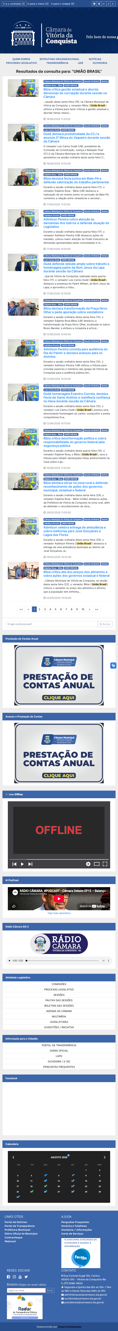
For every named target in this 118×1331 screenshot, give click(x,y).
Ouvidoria (100, 62)
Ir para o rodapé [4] (62, 3)
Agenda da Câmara (59, 1011)
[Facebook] (9, 1276)
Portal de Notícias (16, 1222)
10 (83, 609)
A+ (103, 3)
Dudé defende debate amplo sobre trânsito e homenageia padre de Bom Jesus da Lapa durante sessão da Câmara (76, 267)
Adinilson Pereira (51, 215)
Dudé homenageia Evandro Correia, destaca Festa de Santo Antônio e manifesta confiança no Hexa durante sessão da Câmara (76, 397)
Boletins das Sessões (59, 1005)
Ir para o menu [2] (38, 3)
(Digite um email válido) (32, 1284)
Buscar (106, 624)
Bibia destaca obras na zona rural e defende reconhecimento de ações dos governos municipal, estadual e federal (75, 486)
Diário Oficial (59, 1050)
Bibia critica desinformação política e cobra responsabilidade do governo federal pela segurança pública (74, 442)
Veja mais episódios (59, 913)
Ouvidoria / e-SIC (59, 1061)
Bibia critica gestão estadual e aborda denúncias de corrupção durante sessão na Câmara (75, 93)
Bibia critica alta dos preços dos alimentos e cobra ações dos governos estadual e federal (76, 573)
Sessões (59, 994)
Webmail (10, 1241)
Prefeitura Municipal (17, 1229)
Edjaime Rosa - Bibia (53, 85)
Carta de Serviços (72, 1233)
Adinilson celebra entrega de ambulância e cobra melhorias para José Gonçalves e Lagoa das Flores (74, 531)
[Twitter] (26, 1276)
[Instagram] (15, 1276)
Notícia (105, 81)
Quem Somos (21, 59)
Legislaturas (59, 1021)
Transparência (57, 62)
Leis (80, 62)
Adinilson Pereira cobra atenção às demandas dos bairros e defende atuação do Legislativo (76, 223)
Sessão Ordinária (91, 81)
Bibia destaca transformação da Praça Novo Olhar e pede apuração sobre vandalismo (75, 310)
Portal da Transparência (59, 1045)
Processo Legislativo (21, 62)
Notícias (95, 59)
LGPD (59, 1056)
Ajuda (66, 1216)
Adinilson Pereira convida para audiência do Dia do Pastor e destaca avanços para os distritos (75, 352)
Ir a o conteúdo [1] (14, 3)
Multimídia (59, 1016)
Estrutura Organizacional (59, 59)
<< (21, 609)
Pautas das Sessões (59, 1000)
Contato (68, 1270)
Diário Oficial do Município (21, 1233)
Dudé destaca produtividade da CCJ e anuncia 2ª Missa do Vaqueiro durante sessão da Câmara (76, 137)
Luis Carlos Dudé (51, 130)
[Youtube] (21, 1276)
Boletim (12, 1284)
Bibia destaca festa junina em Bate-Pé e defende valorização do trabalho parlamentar (76, 180)
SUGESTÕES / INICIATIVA (59, 1027)
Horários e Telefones (74, 1226)
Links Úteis (14, 1216)
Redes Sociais (18, 1270)
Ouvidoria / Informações (76, 1229)
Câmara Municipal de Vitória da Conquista (63, 81)
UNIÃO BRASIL (71, 85)
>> (96, 609)
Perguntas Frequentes (59, 1066)
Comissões (59, 984)
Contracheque (13, 1237)
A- (113, 3)
